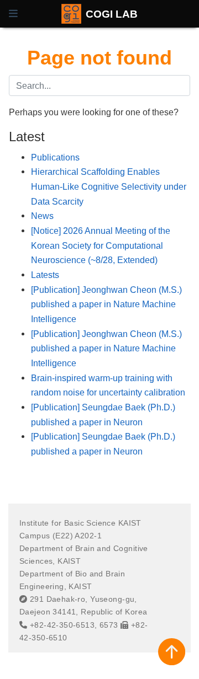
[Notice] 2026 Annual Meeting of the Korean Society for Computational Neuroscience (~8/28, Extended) (100, 245)
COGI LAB (112, 14)
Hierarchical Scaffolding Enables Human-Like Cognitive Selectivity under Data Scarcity (108, 186)
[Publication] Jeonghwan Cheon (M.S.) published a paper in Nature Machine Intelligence (106, 304)
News (42, 216)
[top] (171, 651)
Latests (45, 275)
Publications (55, 157)
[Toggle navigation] (13, 14)
